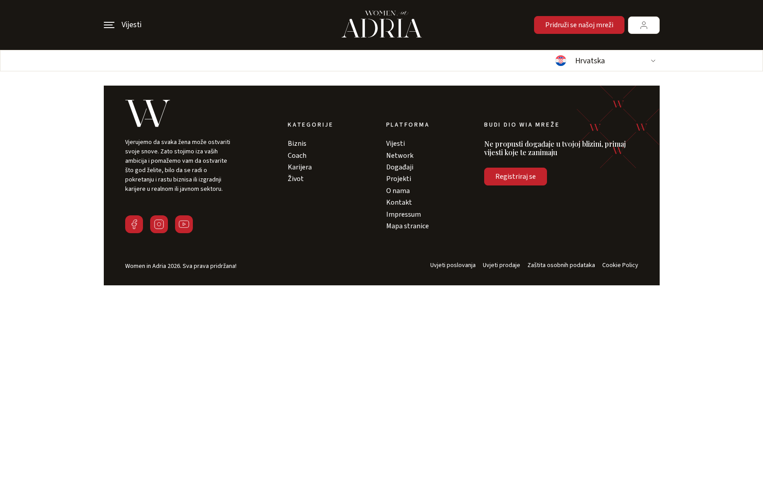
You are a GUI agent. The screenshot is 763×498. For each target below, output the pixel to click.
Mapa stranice (407, 226)
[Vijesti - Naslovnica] (382, 25)
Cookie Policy (620, 265)
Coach (297, 156)
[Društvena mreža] (134, 224)
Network (399, 156)
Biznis (297, 144)
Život (296, 179)
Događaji (399, 167)
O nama (398, 191)
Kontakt (399, 202)
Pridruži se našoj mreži (579, 25)
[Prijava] (644, 25)
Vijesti (395, 144)
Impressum (403, 214)
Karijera (300, 167)
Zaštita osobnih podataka (561, 265)
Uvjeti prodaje (501, 265)
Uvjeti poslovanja (453, 265)
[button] (604, 60)
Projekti (398, 179)
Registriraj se (515, 176)
